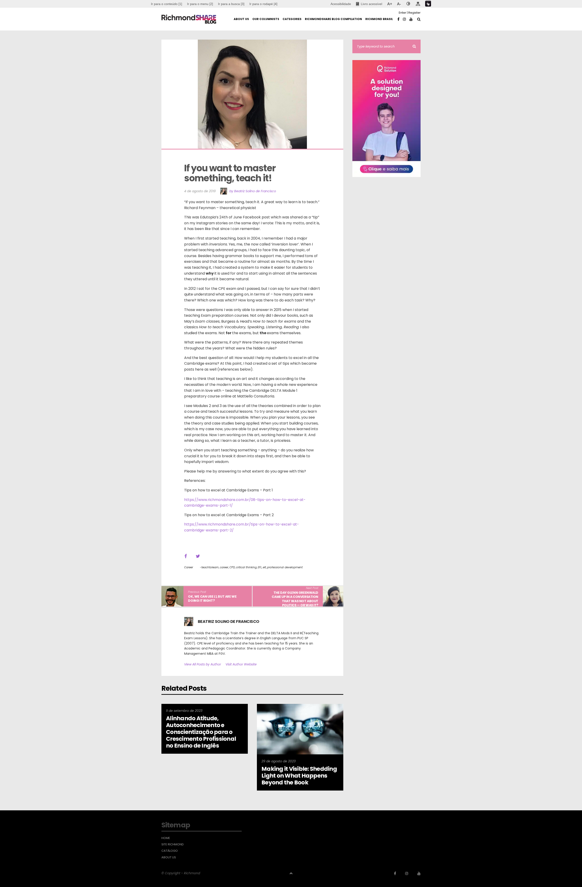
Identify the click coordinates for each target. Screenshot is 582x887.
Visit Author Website (241, 664)
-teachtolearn (209, 567)
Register (414, 12)
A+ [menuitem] (389, 4)
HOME (165, 838)
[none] (408, 4)
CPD (232, 567)
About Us (168, 857)
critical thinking (246, 567)
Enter (402, 12)
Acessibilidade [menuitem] (341, 4)
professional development (285, 567)
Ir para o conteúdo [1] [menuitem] (166, 4)
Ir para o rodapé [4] (263, 4)
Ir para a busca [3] (231, 4)
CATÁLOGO (169, 851)
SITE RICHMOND (172, 844)
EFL (260, 567)
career (224, 567)
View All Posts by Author (202, 664)
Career (188, 567)
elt (264, 567)
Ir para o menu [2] (200, 4)
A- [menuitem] (399, 4)
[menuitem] (200, 4)
